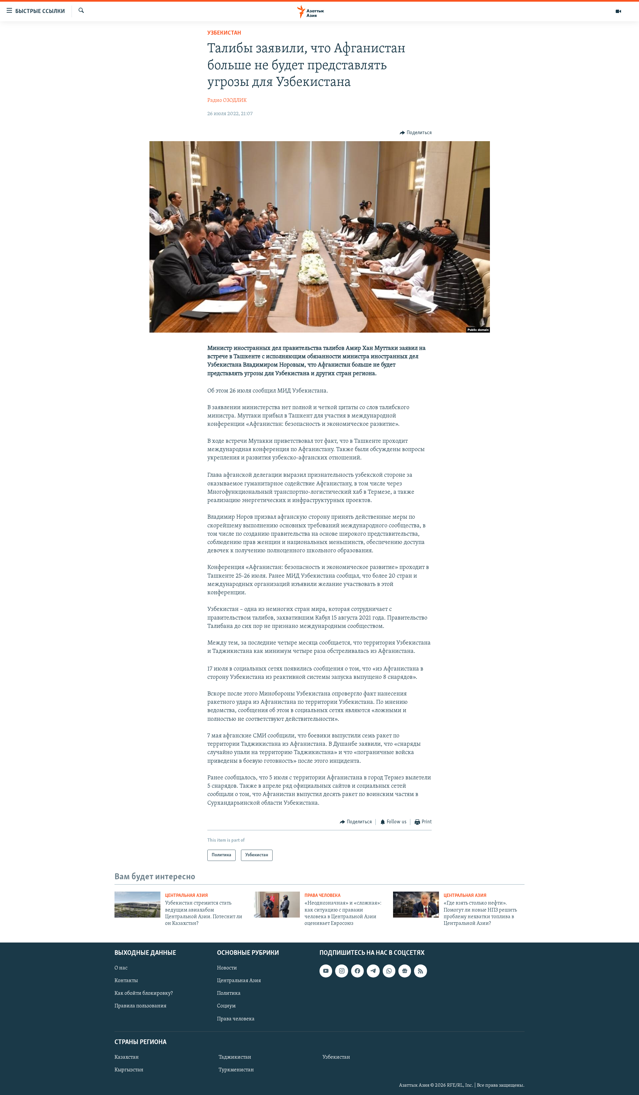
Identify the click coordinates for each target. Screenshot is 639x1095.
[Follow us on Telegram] (373, 970)
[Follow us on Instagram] (341, 970)
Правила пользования (140, 1006)
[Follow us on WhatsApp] (389, 970)
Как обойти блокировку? (143, 993)
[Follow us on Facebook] (357, 970)
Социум (226, 1006)
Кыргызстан (128, 1070)
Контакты (126, 980)
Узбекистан (224, 33)
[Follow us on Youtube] (326, 970)
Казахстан (126, 1057)
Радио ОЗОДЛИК (227, 100)
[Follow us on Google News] (404, 970)
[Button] (416, 133)
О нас (120, 968)
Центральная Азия (186, 895)
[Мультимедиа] (618, 11)
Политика (229, 993)
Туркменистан (236, 1070)
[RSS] (420, 970)
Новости (227, 968)
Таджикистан (235, 1057)
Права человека (322, 895)
